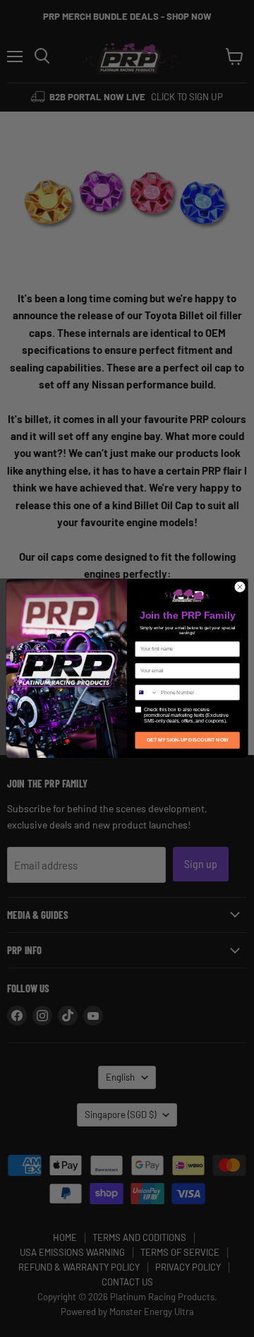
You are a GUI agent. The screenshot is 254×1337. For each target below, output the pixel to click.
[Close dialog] (239, 586)
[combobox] (146, 692)
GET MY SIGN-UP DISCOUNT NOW (188, 739)
